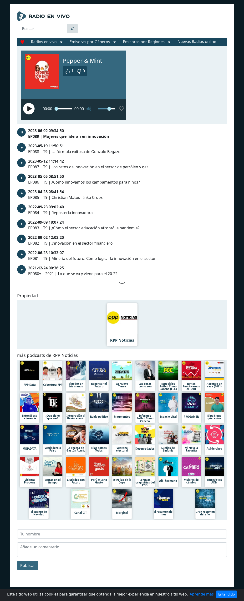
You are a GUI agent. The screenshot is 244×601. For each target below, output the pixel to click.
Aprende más (202, 594)
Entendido (226, 594)
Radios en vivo (44, 41)
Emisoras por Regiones (144, 41)
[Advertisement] (154, 23)
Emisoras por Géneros (90, 41)
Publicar (27, 565)
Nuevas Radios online (197, 41)
